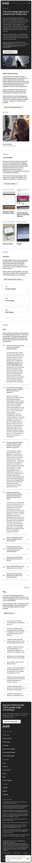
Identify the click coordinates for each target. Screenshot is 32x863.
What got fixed (9, 52)
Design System (7, 853)
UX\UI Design (6, 742)
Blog (4, 777)
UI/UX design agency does (11, 275)
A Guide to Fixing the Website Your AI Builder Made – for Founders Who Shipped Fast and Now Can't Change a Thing (15, 815)
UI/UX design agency (10, 45)
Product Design (7, 738)
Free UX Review (7, 780)
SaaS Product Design (9, 749)
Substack (5, 794)
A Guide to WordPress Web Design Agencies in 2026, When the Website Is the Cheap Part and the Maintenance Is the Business (16, 807)
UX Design (5, 745)
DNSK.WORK (20, 477)
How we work (7, 770)
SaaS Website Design (9, 752)
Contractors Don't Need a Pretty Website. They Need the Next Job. (15, 802)
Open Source (17, 853)
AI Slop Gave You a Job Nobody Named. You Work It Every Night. (15, 819)
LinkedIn (5, 787)
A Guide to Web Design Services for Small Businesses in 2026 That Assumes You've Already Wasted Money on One (14, 826)
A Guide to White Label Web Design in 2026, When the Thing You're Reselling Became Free (16, 811)
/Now (4, 859)
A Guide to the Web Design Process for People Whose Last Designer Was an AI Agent (16, 835)
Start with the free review (12, 279)
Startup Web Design (8, 756)
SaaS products (12, 78)
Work (4, 763)
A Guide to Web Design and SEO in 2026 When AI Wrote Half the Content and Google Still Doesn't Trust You (16, 831)
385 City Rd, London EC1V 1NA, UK (14, 841)
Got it (27, 858)
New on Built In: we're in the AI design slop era (16, 822)
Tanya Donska (7, 42)
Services (5, 766)
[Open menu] (29, 3)
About (4, 773)
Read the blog (8, 613)
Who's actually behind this (12, 107)
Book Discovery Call (10, 721)
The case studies (9, 184)
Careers (25, 853)
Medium (5, 791)
